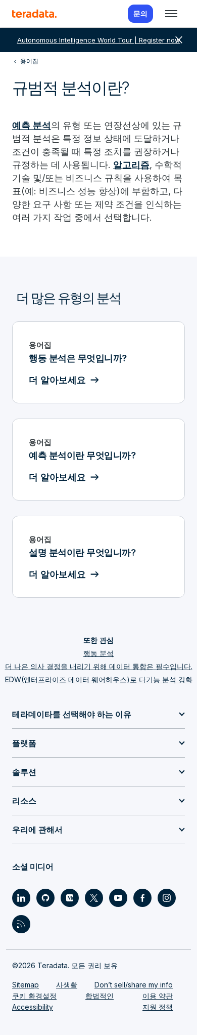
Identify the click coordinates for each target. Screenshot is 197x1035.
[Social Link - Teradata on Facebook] (142, 898)
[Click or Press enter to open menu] (171, 13)
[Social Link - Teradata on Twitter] (94, 898)
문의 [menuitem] (140, 13)
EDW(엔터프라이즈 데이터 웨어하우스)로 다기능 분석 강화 (98, 679)
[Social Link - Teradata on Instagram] (167, 898)
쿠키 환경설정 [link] (34, 995)
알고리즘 (131, 164)
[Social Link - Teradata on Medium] (70, 898)
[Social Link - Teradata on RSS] (21, 924)
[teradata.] (34, 14)
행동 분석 (98, 653)
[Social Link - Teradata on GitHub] (45, 898)
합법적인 (99, 995)
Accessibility (32, 1007)
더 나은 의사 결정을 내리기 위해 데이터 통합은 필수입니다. (98, 666)
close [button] (179, 40)
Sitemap (25, 984)
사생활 (66, 984)
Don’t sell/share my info (133, 984)
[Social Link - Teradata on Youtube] (118, 898)
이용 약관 (157, 995)
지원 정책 (157, 1007)
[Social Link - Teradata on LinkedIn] (21, 898)
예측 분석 (31, 125)
